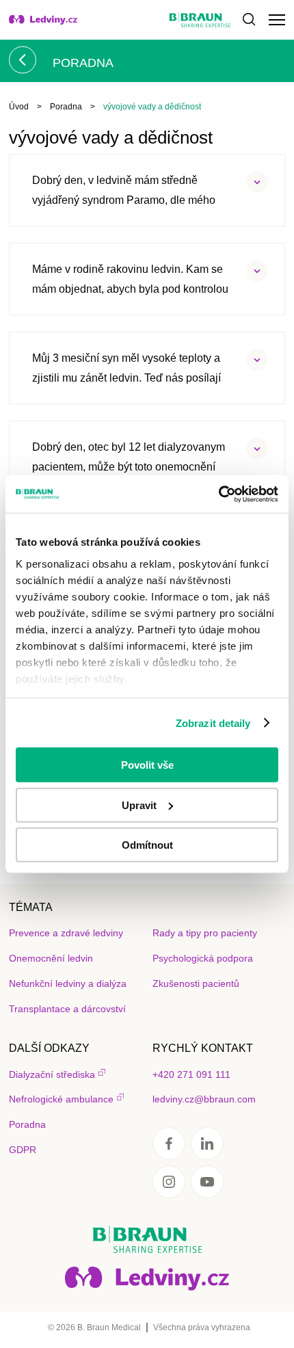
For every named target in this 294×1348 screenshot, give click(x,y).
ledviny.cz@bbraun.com (204, 1099)
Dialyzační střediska (52, 1074)
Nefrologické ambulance (61, 1099)
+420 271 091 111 (191, 1074)
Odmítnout (147, 845)
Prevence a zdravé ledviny (66, 932)
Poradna (66, 106)
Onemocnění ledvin (51, 958)
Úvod (19, 106)
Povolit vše (147, 765)
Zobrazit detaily (213, 722)
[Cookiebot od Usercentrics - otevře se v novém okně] (218, 494)
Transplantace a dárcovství (67, 1008)
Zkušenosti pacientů (195, 983)
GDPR (22, 1149)
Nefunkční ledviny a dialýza (67, 983)
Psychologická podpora (202, 958)
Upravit (139, 804)
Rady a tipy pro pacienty (204, 932)
